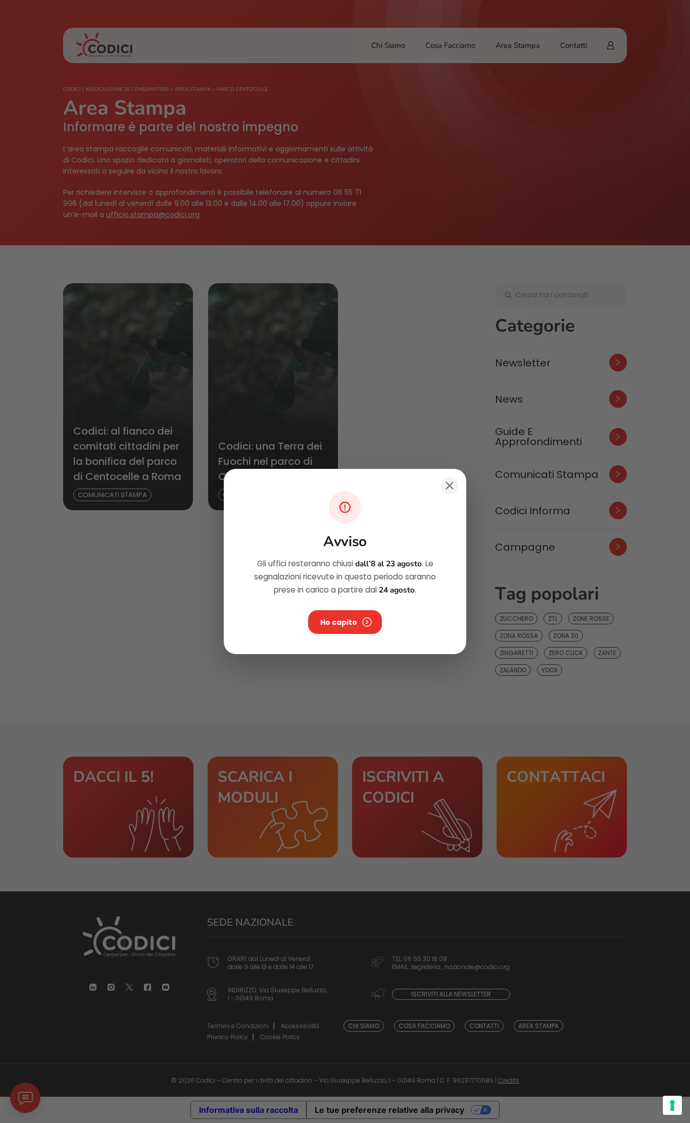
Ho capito (338, 622)
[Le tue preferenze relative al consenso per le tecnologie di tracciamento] (672, 1105)
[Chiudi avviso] (449, 485)
